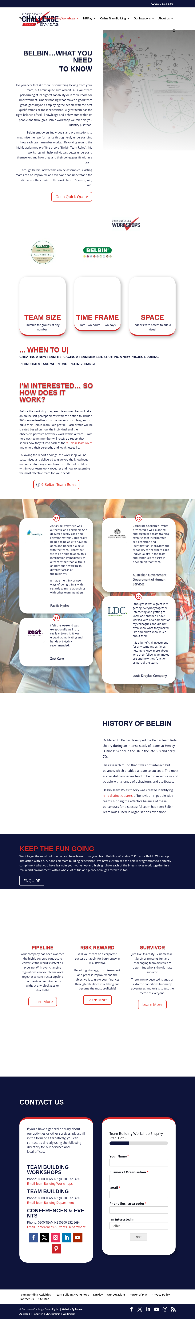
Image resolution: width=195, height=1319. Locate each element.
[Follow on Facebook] (33, 1237)
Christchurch (53, 1313)
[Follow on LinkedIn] (66, 1237)
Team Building (27, 18)
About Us (163, 18)
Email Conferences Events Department (56, 1227)
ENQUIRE (32, 880)
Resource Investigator (54, 735)
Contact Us (26, 1299)
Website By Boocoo (72, 1309)
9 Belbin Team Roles (78, 443)
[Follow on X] (44, 1237)
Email (115, 1188)
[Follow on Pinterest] (56, 1248)
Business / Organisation (129, 1172)
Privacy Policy (161, 1294)
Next (138, 1237)
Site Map (43, 1299)
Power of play (139, 1294)
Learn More (43, 1001)
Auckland (24, 1313)
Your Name (119, 1156)
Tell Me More (138, 454)
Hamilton (38, 1313)
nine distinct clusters (118, 795)
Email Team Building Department (50, 1203)
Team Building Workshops (59, 18)
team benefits (138, 402)
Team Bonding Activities (35, 1294)
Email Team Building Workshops (50, 1183)
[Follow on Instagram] (55, 1237)
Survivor (152, 947)
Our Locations (142, 18)
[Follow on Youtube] (77, 1237)
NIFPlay (87, 18)
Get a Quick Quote (71, 196)
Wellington (69, 1313)
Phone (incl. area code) (127, 1204)
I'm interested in (121, 1219)
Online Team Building (113, 18)
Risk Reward (97, 947)
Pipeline (43, 947)
